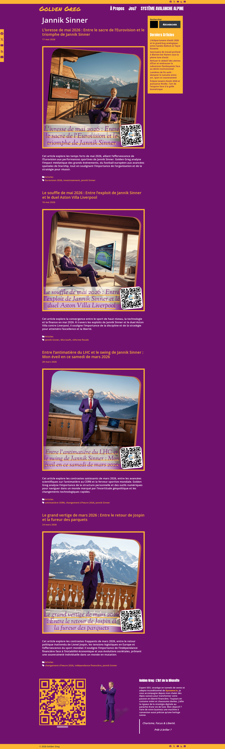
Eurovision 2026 (53, 180)
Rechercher (156, 19)
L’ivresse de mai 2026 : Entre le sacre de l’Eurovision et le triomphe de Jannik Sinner (93, 32)
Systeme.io (172, 690)
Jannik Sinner (88, 180)
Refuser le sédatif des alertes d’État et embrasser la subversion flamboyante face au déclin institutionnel (165, 64)
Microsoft (66, 339)
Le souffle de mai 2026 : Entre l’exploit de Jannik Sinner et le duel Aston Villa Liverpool (91, 195)
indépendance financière (88, 665)
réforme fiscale (80, 339)
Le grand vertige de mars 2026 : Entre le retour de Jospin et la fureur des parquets (93, 517)
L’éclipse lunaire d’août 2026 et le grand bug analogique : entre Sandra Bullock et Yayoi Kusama (165, 44)
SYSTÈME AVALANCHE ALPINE (162, 8)
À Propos (117, 8)
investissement (71, 180)
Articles (49, 176)
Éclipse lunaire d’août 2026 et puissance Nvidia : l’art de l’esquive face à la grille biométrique (165, 85)
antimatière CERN (55, 502)
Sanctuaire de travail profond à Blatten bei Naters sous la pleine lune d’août (165, 54)
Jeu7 (133, 8)
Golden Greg (60, 8)
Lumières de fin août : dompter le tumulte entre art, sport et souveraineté (163, 75)
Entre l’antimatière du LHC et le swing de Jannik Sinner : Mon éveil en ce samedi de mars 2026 (92, 354)
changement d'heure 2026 (80, 502)
